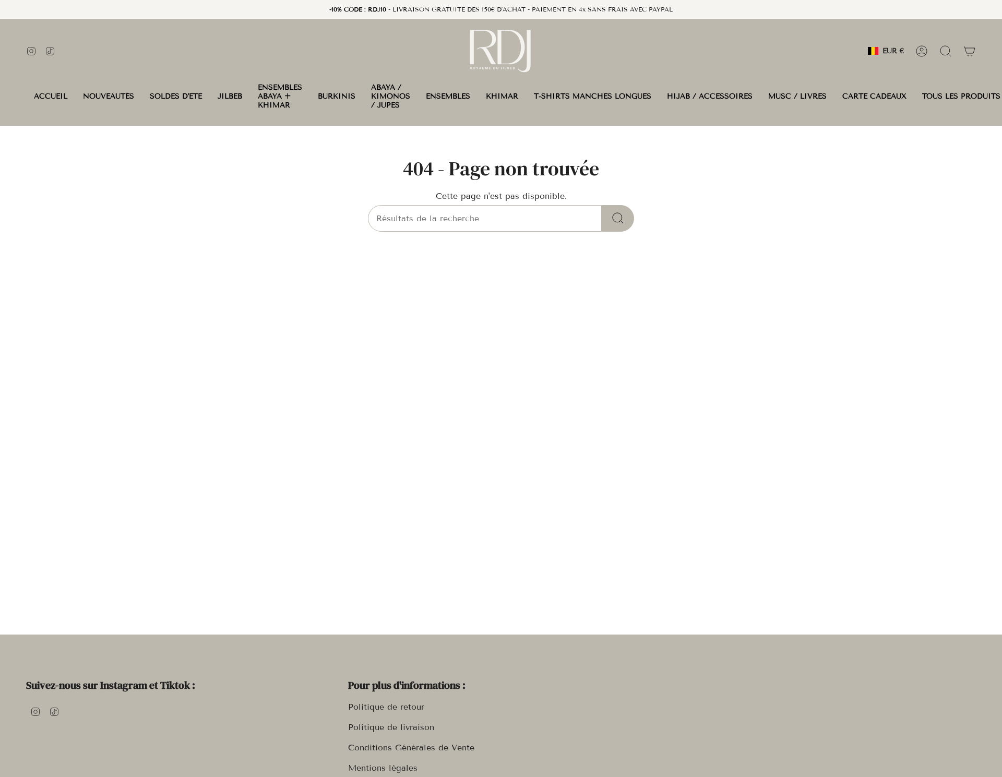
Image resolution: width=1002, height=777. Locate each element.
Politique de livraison (391, 727)
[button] (230, 96)
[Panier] (970, 51)
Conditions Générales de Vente (411, 747)
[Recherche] (618, 218)
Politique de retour (386, 707)
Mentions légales (383, 768)
